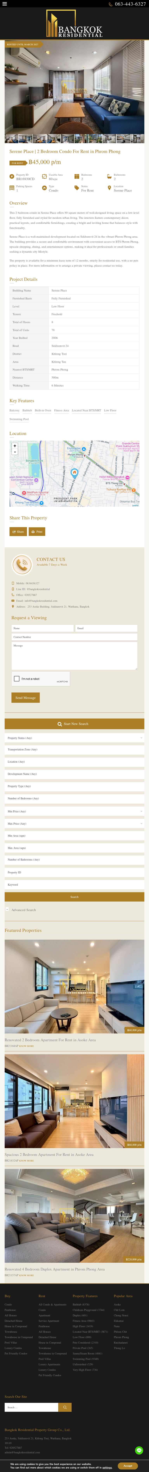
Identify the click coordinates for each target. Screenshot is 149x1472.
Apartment (44, 1315)
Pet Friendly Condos (16, 1353)
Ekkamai (119, 1321)
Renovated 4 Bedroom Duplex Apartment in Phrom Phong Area (55, 1269)
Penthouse (10, 1310)
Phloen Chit (120, 1331)
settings (107, 1467)
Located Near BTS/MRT (86, 410)
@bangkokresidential (38, 589)
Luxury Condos (13, 1348)
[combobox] (74, 737)
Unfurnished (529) (83, 1364)
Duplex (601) (80, 1315)
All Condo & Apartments (52, 1304)
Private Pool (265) (83, 1348)
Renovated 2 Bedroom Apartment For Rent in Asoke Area (50, 1039)
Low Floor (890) (82, 1337)
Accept (128, 1466)
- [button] (15, 451)
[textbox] (74, 749)
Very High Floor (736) (85, 1370)
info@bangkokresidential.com (41, 601)
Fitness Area (61, 410)
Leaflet (135, 505)
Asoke (117, 1304)
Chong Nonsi (121, 1315)
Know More (26, 1045)
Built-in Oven (43, 410)
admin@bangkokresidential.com (22, 1452)
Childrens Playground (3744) (89, 1310)
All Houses (11, 1315)
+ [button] (15, 445)
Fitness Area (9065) (83, 1321)
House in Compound (16, 1326)
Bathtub (27, 410)
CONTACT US (51, 559)
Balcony (15, 410)
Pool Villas (11, 1342)
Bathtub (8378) (81, 1304)
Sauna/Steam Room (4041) (87, 1353)
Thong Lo (119, 1348)
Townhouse (11, 1331)
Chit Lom (119, 1310)
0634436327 (32, 583)
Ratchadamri (121, 1342)
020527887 (31, 595)
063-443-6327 (130, 3)
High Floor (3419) (83, 1326)
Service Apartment (49, 1321)
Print (38, 531)
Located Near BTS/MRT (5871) (90, 1331)
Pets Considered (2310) (85, 1342)
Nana (117, 1326)
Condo (8, 1304)
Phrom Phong (121, 1337)
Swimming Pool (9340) (86, 1359)
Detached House (13, 1321)
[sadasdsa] (74, 473)
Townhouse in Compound (19, 1337)
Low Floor (110, 410)
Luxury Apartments (49, 1364)
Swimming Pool (19, 419)
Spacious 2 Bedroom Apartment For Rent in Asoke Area (49, 1154)
